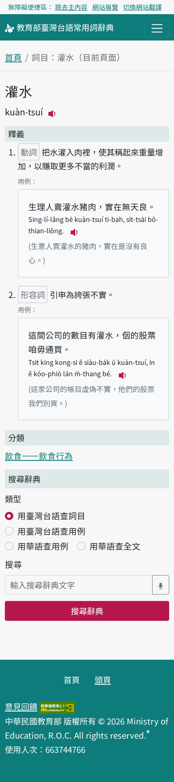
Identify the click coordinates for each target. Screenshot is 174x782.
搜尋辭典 (87, 611)
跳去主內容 (71, 7)
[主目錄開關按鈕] (157, 28)
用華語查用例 (42, 546)
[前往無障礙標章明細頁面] (57, 706)
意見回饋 (21, 706)
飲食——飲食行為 (39, 456)
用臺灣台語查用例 (51, 531)
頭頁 (103, 679)
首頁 (13, 57)
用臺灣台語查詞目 (51, 515)
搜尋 (13, 564)
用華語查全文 (114, 546)
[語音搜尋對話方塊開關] (160, 585)
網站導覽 (105, 7)
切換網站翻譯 (142, 7)
